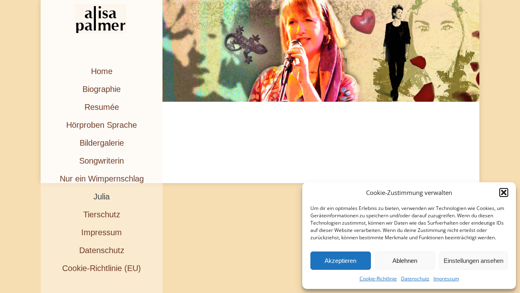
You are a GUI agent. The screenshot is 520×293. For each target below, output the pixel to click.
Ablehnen (404, 260)
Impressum (446, 278)
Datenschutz (415, 278)
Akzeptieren (340, 260)
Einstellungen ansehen (473, 260)
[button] (504, 192)
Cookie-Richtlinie (378, 278)
